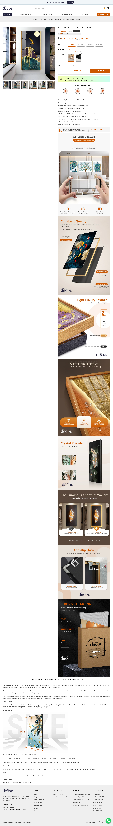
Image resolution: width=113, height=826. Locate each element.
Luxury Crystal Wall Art (80, 797)
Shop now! (63, 2)
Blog (35, 811)
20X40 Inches (90, 45)
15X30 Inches (81, 45)
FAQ (82, 679)
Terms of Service (39, 800)
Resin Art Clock (58, 794)
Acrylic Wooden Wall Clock (61, 797)
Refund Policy (38, 802)
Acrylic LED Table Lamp (80, 805)
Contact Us (37, 808)
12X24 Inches (72, 45)
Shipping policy (38, 797)
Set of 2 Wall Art (98, 805)
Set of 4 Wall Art (98, 811)
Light (79, 50)
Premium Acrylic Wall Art (81, 800)
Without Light (72, 50)
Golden (71, 60)
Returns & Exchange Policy (70, 679)
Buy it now (100, 71)
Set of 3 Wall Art (98, 808)
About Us (36, 794)
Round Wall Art (97, 802)
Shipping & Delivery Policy (52, 679)
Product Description (36, 679)
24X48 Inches (99, 45)
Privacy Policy (38, 805)
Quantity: (60, 65)
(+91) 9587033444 (96, 130)
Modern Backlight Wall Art (81, 794)
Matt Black (79, 60)
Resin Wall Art (77, 802)
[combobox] (56, 8)
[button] (108, 8)
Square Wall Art (98, 800)
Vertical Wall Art (98, 794)
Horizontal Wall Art (99, 797)
